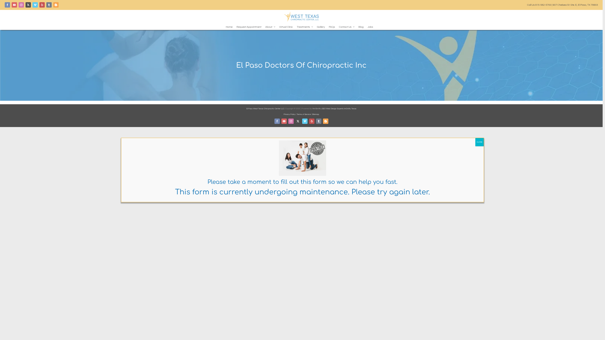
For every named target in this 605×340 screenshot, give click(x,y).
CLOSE (479, 142)
